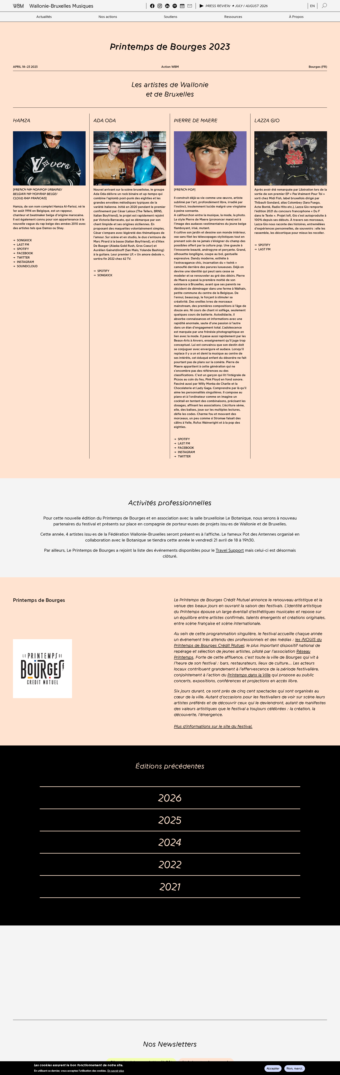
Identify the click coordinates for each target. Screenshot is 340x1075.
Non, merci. (294, 1068)
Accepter (273, 1068)
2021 (170, 886)
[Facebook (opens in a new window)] (152, 6)
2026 (170, 797)
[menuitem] (44, 17)
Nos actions (108, 17)
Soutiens (170, 17)
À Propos (296, 17)
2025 (170, 819)
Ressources (233, 17)
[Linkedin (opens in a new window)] (167, 6)
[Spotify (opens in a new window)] (175, 6)
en (312, 6)
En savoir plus (115, 1070)
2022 (169, 864)
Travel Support (230, 550)
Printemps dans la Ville (249, 674)
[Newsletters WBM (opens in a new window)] (190, 6)
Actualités (44, 17)
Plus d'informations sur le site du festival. (213, 726)
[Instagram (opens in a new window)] (160, 6)
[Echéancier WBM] (182, 6)
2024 (170, 842)
